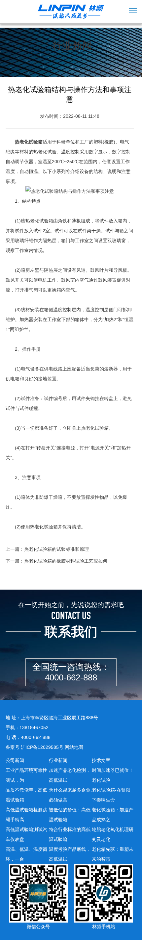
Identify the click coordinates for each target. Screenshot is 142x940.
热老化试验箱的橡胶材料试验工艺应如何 (65, 561)
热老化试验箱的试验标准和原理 (56, 549)
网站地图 (74, 747)
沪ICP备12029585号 (42, 747)
